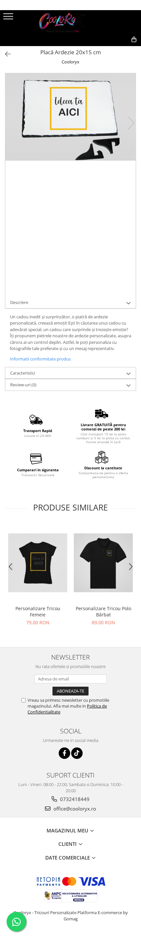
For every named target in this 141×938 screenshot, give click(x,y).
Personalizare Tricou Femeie (37, 611)
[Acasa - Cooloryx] (70, 21)
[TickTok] (77, 753)
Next (131, 123)
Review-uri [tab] (23, 385)
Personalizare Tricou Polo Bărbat (103, 611)
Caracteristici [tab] (22, 373)
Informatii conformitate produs (40, 359)
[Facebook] (64, 753)
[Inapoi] (5, 54)
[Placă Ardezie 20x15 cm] (70, 116)
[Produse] (9, 18)
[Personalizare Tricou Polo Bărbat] (103, 562)
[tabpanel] (70, 116)
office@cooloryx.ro (74, 808)
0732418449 (74, 799)
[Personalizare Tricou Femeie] (37, 562)
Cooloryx (70, 62)
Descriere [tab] (19, 302)
